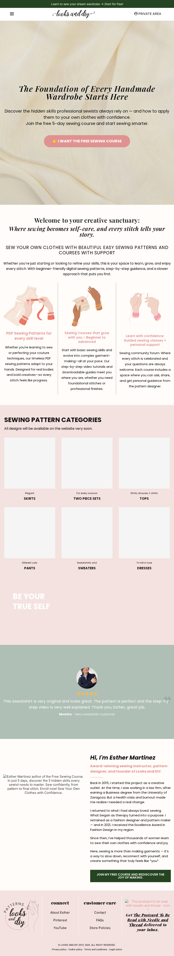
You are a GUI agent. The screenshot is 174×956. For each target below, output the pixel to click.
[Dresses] (144, 538)
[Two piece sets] (87, 469)
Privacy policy (59, 949)
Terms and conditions (95, 949)
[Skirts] (29, 469)
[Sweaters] (87, 538)
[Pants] (29, 538)
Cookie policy (75, 949)
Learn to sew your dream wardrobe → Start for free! (87, 4)
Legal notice (115, 949)
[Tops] (144, 469)
